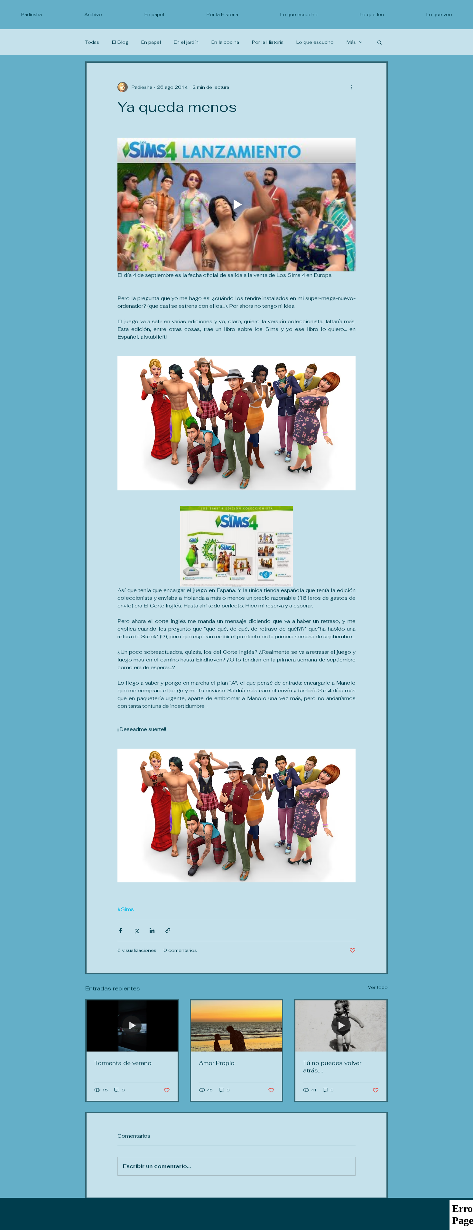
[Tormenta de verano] (132, 1026)
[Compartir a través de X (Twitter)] (136, 930)
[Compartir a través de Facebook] (120, 930)
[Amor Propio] (236, 1026)
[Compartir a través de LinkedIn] (152, 930)
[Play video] (236, 204)
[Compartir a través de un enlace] (168, 930)
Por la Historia (267, 42)
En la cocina (225, 42)
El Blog (120, 42)
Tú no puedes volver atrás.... (332, 1066)
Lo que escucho (315, 42)
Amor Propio (217, 1063)
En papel (151, 42)
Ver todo (378, 987)
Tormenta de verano (123, 1063)
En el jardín (186, 42)
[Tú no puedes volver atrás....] (340, 1026)
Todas (92, 42)
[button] (379, 42)
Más (351, 42)
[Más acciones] (352, 87)
